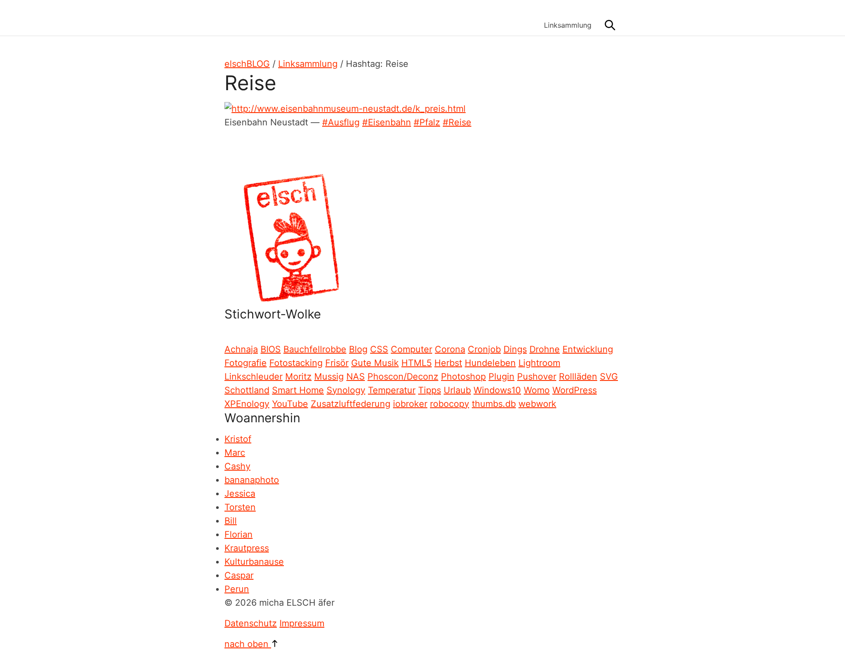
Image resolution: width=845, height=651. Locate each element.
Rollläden (578, 376)
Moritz (298, 376)
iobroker (410, 404)
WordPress (574, 390)
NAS (355, 376)
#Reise (457, 122)
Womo (537, 390)
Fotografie (245, 363)
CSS (379, 349)
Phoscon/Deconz (402, 376)
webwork (537, 404)
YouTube (290, 404)
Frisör (337, 363)
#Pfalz (427, 122)
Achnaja (241, 349)
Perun (236, 589)
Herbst (448, 363)
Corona (450, 349)
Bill (230, 521)
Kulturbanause (254, 561)
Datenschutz (250, 623)
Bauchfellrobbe (314, 349)
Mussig (329, 376)
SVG (609, 376)
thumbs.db (494, 404)
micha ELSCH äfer (290, 18)
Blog (358, 349)
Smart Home (298, 390)
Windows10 (497, 390)
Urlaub (457, 390)
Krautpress (246, 548)
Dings (515, 349)
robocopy (449, 404)
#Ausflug (341, 122)
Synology (346, 390)
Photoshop (463, 376)
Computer (411, 349)
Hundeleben (490, 363)
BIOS (271, 349)
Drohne (544, 349)
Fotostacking (296, 363)
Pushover (536, 376)
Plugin (501, 376)
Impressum (301, 623)
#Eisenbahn (386, 122)
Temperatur (391, 390)
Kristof (237, 439)
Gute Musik (375, 363)
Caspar (239, 575)
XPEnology (246, 404)
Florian (238, 534)
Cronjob (484, 349)
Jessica (239, 493)
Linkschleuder (253, 376)
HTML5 (416, 363)
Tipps (429, 390)
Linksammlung (568, 25)
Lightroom (539, 363)
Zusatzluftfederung (350, 404)
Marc (234, 452)
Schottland (246, 390)
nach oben (247, 644)
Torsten (240, 507)
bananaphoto (251, 480)
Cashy (237, 466)
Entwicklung (587, 349)
